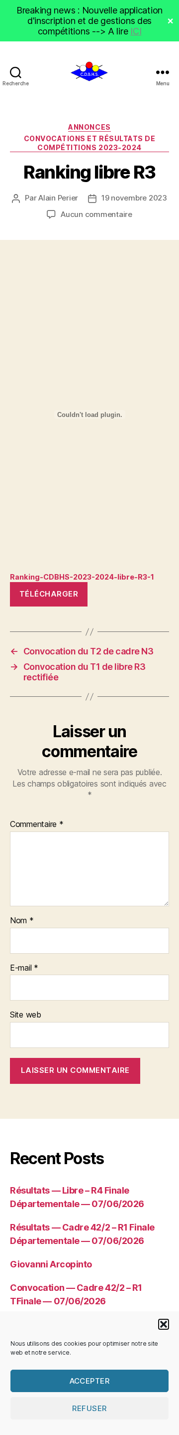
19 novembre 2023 (134, 198)
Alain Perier (58, 198)
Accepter (90, 1381)
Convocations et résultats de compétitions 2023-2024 (89, 143)
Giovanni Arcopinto (51, 1264)
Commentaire (37, 824)
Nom (22, 920)
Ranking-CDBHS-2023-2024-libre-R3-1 (82, 577)
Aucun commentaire (96, 214)
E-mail (24, 968)
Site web (25, 1015)
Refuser (89, 1408)
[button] (164, 1324)
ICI (135, 31)
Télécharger (49, 594)
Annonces (89, 127)
